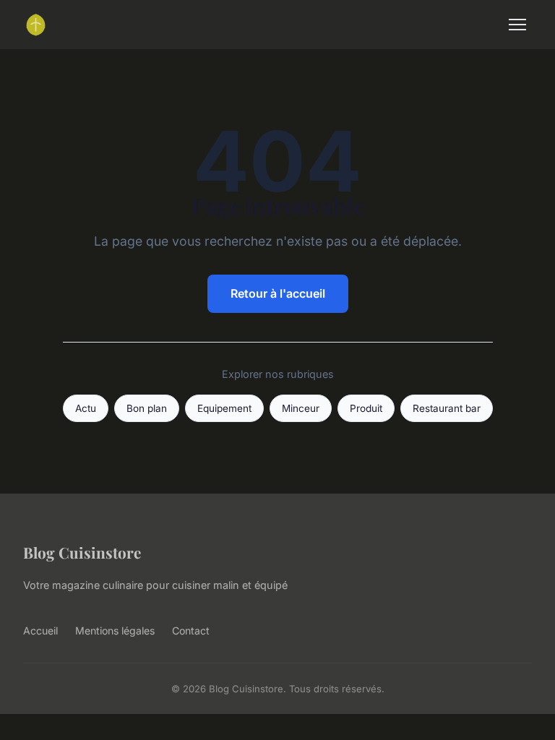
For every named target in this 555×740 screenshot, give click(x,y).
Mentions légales (115, 630)
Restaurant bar (447, 408)
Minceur (300, 408)
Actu (85, 408)
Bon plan (146, 408)
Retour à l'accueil (278, 293)
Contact (191, 630)
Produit (366, 408)
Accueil (40, 630)
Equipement (224, 408)
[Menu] (517, 24)
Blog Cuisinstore (82, 552)
